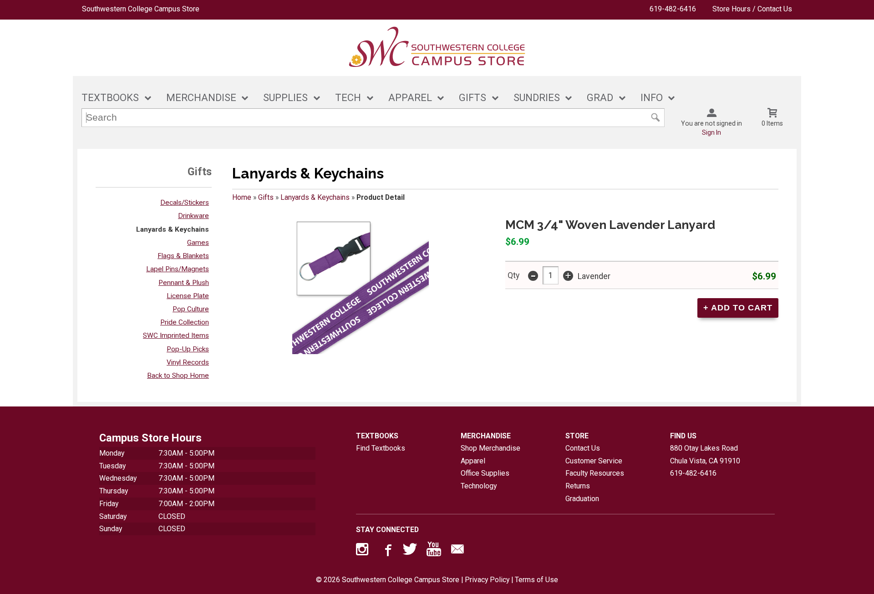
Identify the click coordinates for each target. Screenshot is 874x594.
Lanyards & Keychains (172, 229)
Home (241, 197)
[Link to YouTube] (434, 551)
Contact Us (582, 448)
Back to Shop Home (178, 375)
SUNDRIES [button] (536, 97)
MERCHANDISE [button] (201, 97)
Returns (577, 486)
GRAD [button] (600, 97)
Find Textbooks (380, 448)
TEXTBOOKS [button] (110, 97)
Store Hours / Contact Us (752, 9)
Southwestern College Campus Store (140, 9)
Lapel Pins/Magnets (177, 269)
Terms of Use (536, 579)
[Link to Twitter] (410, 551)
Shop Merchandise (490, 448)
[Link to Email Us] (457, 551)
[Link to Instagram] (363, 551)
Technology (479, 486)
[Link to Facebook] (387, 551)
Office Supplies (485, 473)
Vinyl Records (188, 362)
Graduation (582, 498)
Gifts (266, 197)
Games (198, 243)
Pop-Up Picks (188, 349)
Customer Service (593, 461)
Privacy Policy (487, 579)
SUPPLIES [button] (285, 97)
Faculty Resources (594, 473)
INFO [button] (651, 97)
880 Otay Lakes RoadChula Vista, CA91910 (705, 454)
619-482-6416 (673, 9)
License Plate (188, 296)
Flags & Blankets (183, 256)
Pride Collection (184, 322)
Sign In (711, 132)
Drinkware (193, 216)
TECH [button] (348, 97)
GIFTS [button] (472, 97)
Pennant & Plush (183, 283)
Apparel (473, 461)
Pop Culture (191, 309)
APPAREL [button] (410, 97)
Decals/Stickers (184, 202)
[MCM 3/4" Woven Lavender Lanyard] (360, 286)
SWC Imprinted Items (176, 335)
